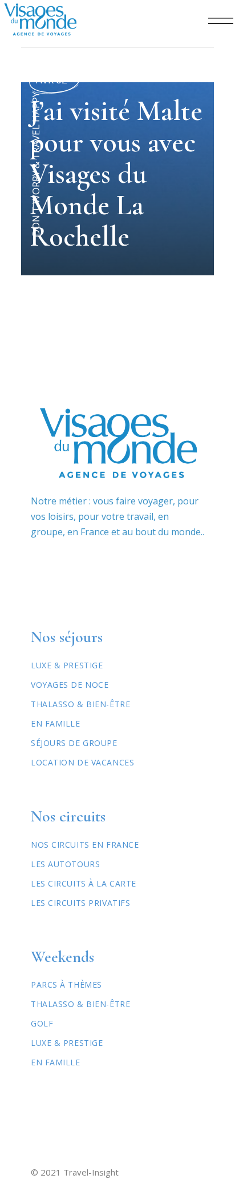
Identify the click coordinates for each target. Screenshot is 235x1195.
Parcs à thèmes (66, 984)
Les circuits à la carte (83, 883)
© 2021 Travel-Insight (75, 1172)
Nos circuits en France (85, 844)
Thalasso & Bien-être (80, 704)
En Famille (55, 723)
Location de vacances (82, 762)
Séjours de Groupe (74, 742)
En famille (55, 1062)
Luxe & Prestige (67, 665)
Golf (42, 1023)
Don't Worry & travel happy (35, 164)
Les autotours (65, 864)
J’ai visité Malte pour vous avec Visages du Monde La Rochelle (116, 174)
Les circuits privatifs (80, 902)
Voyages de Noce (69, 684)
